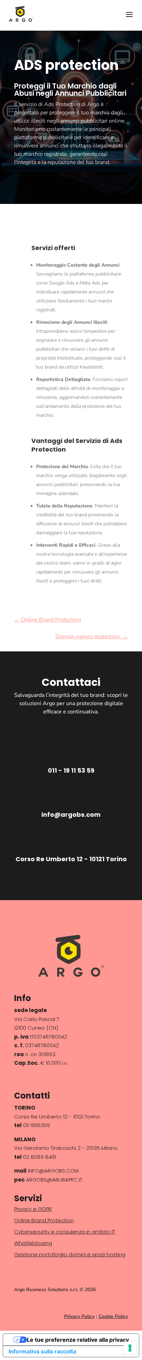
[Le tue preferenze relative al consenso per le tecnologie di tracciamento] (129, 1347)
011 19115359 (36, 1125)
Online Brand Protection (44, 1220)
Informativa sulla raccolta (42, 1351)
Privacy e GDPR (33, 1209)
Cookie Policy (113, 1316)
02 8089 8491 (39, 1157)
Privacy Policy (79, 1316)
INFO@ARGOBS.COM (53, 1170)
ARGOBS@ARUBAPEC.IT (54, 1179)
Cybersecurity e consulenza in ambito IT (64, 1231)
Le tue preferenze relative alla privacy (78, 1339)
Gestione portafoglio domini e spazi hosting (69, 1254)
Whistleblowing (33, 1243)
